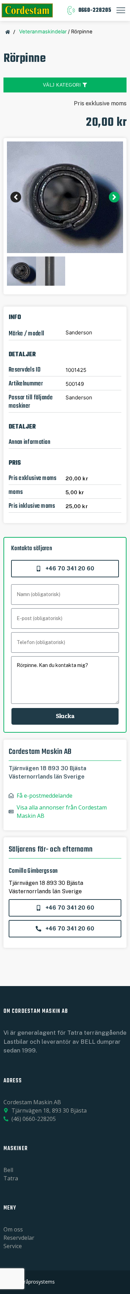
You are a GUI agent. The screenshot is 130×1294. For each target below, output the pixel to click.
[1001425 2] (65, 197)
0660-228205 (94, 10)
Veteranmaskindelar (43, 32)
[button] (15, 197)
